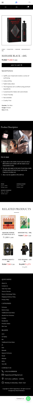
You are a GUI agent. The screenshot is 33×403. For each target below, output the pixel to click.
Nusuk (3, 356)
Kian (3, 347)
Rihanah (4, 358)
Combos (4, 318)
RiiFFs (3, 361)
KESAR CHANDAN (6, 190)
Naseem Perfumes (7, 353)
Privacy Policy (5, 299)
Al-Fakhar (4, 336)
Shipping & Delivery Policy (9, 297)
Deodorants (5, 321)
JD (2, 345)
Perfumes (4, 307)
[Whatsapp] (28, 398)
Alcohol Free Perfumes (8, 315)
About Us (4, 283)
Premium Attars (6, 323)
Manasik (17, 49)
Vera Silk (4, 364)
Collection (10, 49)
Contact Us (5, 286)
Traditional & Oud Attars (8, 312)
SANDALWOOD (20, 184)
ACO (3, 334)
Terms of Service (6, 291)
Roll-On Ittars (5, 310)
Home (3, 49)
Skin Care (4, 326)
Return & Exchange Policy (9, 294)
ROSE (2, 184)
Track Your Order (6, 288)
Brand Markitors (20, 390)
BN (2, 339)
